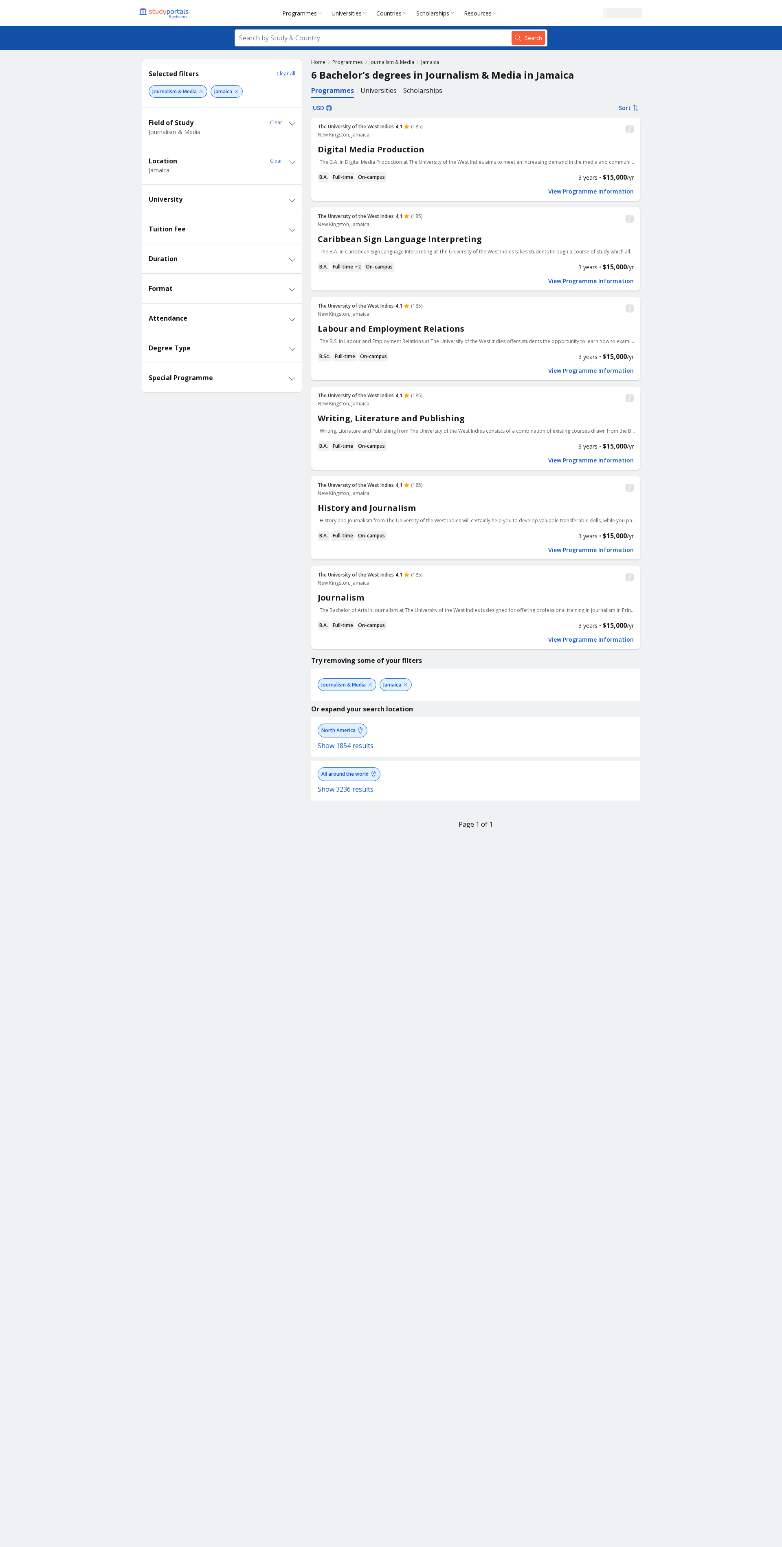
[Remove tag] (201, 91)
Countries (389, 13)
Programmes (299, 13)
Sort (625, 108)
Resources (478, 13)
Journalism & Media (391, 62)
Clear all (286, 73)
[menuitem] (303, 13)
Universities (347, 13)
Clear (276, 122)
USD (318, 108)
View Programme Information (591, 191)
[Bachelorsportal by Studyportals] (164, 13)
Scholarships (432, 13)
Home (318, 62)
